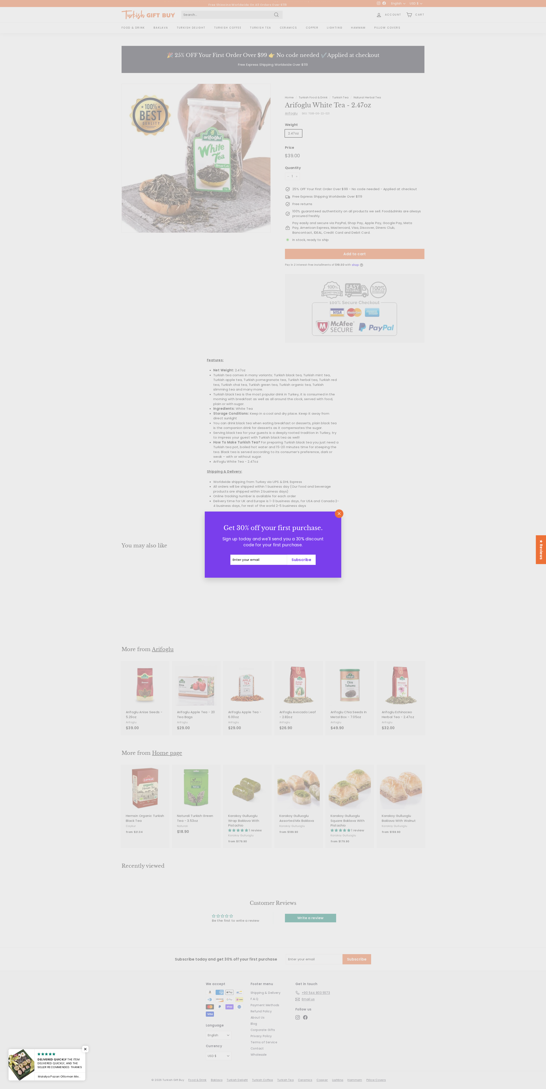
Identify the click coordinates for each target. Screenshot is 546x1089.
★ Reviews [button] (541, 550)
